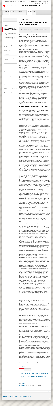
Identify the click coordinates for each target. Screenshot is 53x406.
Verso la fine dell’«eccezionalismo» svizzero (10, 68)
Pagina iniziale (6, 11)
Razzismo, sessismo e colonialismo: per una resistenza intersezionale (10, 73)
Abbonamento (27, 369)
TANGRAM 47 (31, 385)
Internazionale (20, 11)
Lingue (21, 369)
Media (38, 3)
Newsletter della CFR (23, 396)
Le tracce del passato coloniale (10, 64)
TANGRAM (6, 20)
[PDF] (39, 19)
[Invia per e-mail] (40, 19)
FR (43, 3)
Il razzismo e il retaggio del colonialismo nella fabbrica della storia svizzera (10, 29)
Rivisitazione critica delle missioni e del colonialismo (10, 49)
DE (42, 3)
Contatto (35, 3)
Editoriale (6, 25)
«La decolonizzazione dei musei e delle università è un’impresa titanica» (10, 58)
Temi (11, 11)
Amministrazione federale (10, 1)
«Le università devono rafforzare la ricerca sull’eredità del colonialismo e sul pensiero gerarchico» (10, 44)
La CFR (34, 11)
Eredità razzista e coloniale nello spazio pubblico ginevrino (10, 81)
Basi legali (14, 11)
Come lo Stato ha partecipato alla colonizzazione (10, 34)
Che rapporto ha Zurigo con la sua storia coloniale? (10, 85)
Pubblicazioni (29, 11)
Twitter (5, 396)
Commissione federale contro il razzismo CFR (39, 1)
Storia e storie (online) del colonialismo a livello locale (9, 93)
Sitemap (48, 391)
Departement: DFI (22, 1)
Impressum (43, 398)
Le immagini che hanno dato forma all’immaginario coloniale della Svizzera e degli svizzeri (10, 38)
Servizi (25, 11)
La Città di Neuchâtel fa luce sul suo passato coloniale (10, 77)
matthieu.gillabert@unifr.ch (29, 31)
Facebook (16, 396)
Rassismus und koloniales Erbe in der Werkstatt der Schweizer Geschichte (34, 373)
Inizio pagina (22, 366)
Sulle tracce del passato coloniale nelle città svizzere (10, 89)
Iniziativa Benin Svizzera (9, 62)
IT (45, 3)
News (30, 396)
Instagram (46, 18)
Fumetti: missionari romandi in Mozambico (10, 53)
